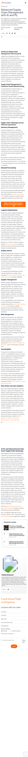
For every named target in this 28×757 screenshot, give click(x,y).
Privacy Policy (23, 641)
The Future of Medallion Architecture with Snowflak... (17, 526)
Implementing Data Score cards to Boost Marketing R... (17, 534)
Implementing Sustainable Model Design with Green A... (17, 542)
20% (19, 161)
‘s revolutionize (7, 516)
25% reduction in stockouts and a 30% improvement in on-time (11, 418)
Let (2, 516)
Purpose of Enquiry (5, 628)
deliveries (16, 420)
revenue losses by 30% (11, 244)
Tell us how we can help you (7, 633)
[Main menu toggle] (25, 2)
